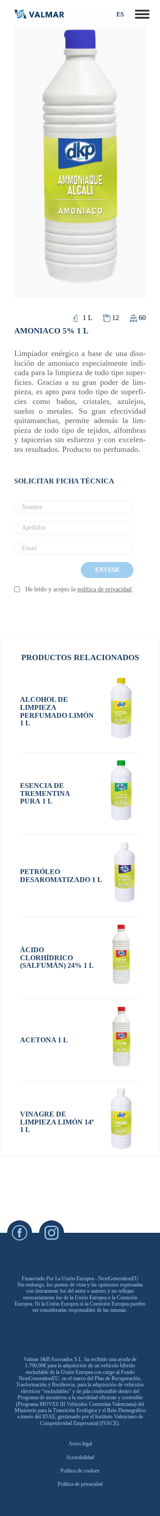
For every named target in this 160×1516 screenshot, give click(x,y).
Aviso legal (80, 1444)
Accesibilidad (80, 1457)
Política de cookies (80, 1471)
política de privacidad (104, 589)
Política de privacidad (80, 1484)
